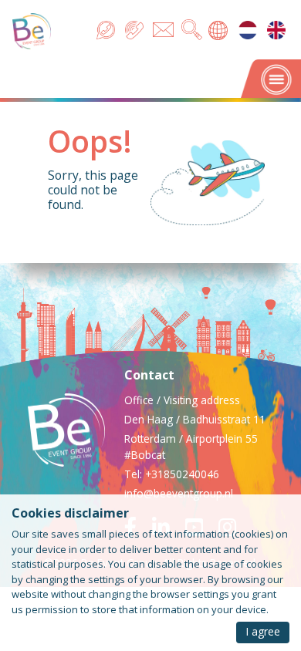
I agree (262, 631)
